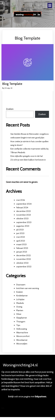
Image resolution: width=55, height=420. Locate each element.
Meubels (20, 303)
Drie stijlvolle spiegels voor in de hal (26, 156)
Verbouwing (21, 329)
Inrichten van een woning (27, 288)
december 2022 (23, 255)
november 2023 (23, 215)
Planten (19, 310)
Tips (18, 325)
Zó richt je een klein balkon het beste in (28, 159)
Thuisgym (20, 321)
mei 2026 (20, 200)
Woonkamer (21, 340)
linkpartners (40, 396)
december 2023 (23, 211)
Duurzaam (20, 284)
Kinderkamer (22, 295)
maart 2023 (21, 244)
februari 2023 (22, 248)
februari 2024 (22, 207)
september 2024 (24, 204)
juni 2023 (20, 233)
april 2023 (20, 240)
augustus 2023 (22, 226)
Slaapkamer (21, 317)
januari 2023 (21, 251)
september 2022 (23, 266)
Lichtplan (20, 299)
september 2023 (23, 222)
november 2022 (23, 259)
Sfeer (18, 314)
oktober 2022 (22, 263)
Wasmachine (22, 332)
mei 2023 (20, 237)
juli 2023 (20, 229)
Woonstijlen (21, 343)
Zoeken (9, 109)
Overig (19, 306)
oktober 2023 (22, 218)
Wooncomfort (22, 336)
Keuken (19, 292)
